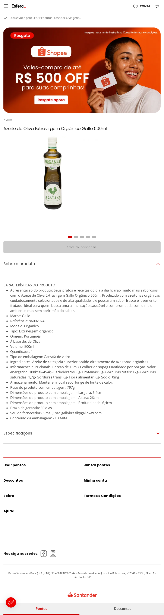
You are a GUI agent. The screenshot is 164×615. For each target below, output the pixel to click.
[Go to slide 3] (82, 237)
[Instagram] (53, 553)
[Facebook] (44, 553)
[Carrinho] (158, 6)
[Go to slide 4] (88, 237)
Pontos (41, 608)
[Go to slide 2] (76, 237)
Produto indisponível (82, 247)
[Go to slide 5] (94, 237)
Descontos (122, 608)
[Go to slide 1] (70, 237)
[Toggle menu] (6, 6)
